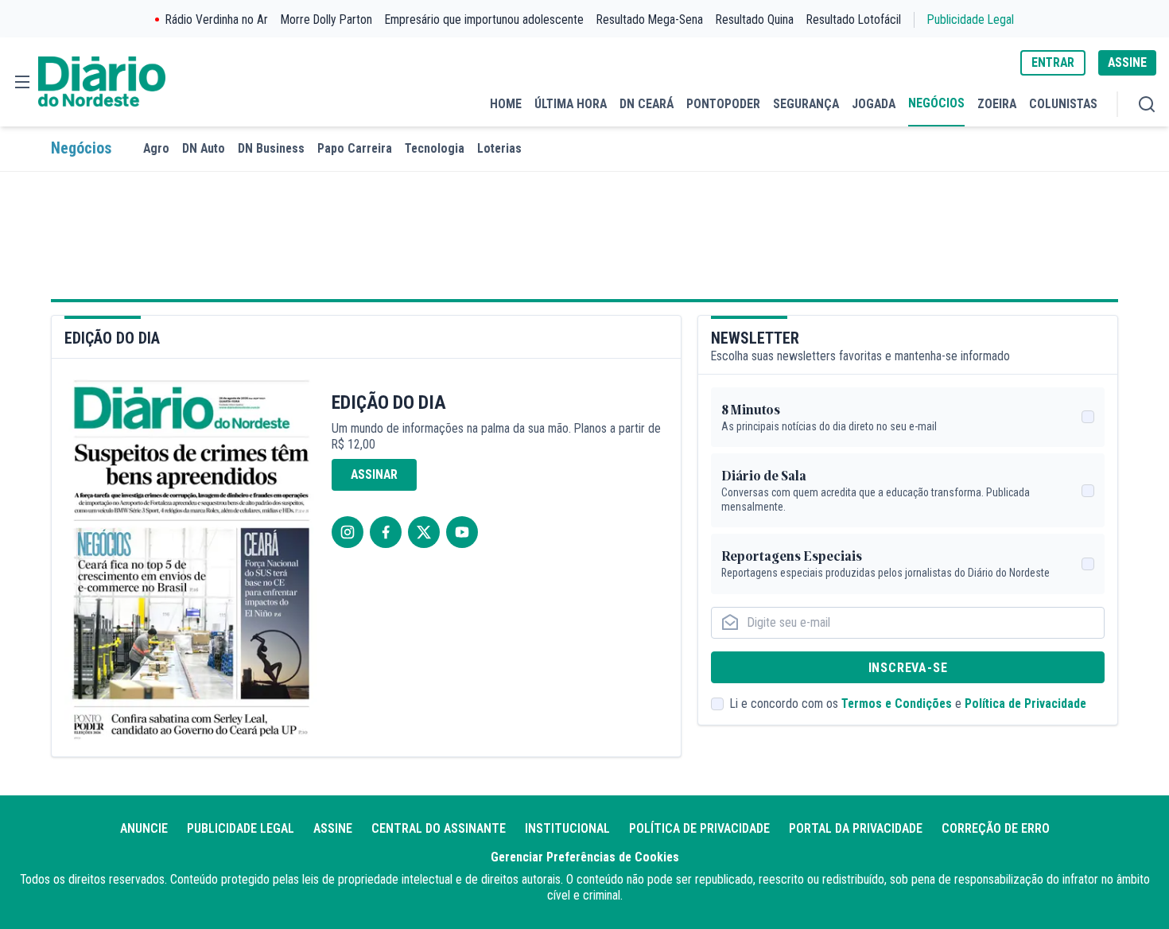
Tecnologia (434, 148)
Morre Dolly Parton (326, 19)
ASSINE (1127, 62)
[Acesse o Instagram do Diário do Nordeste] (347, 532)
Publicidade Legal (970, 19)
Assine (332, 828)
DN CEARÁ (646, 103)
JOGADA (873, 103)
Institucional (567, 828)
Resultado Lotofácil (853, 19)
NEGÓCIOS (936, 103)
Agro (156, 148)
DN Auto (203, 148)
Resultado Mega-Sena (649, 19)
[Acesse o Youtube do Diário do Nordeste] (462, 532)
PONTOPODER (723, 103)
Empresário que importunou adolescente (484, 19)
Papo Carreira (354, 148)
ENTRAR (1052, 62)
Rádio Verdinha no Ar (216, 19)
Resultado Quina (755, 19)
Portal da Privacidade (855, 828)
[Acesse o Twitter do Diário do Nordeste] (424, 532)
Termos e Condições (896, 703)
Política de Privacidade (1025, 703)
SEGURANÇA (806, 103)
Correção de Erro (996, 828)
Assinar (374, 474)
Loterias (499, 148)
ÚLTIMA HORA (570, 103)
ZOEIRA (996, 103)
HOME (506, 103)
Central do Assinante (438, 828)
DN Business (271, 148)
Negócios (81, 148)
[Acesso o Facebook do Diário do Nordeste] (386, 532)
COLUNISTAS (1063, 103)
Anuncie (144, 828)
